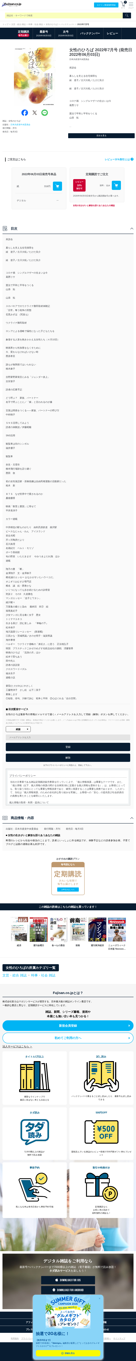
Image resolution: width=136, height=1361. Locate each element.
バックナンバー (67, 24)
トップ (5, 24)
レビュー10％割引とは (119, 159)
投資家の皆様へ (104, 1338)
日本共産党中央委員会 (20, 124)
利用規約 (15, 1338)
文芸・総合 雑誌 (18, 24)
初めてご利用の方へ (68, 1038)
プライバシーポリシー (31, 1338)
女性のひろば (52, 24)
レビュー (112, 33)
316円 (47, 186)
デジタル (21, 200)
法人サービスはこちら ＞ (17, 1046)
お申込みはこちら (68, 889)
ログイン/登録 (106, 5)
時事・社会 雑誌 (36, 24)
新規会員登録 (68, 1025)
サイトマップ (119, 1338)
